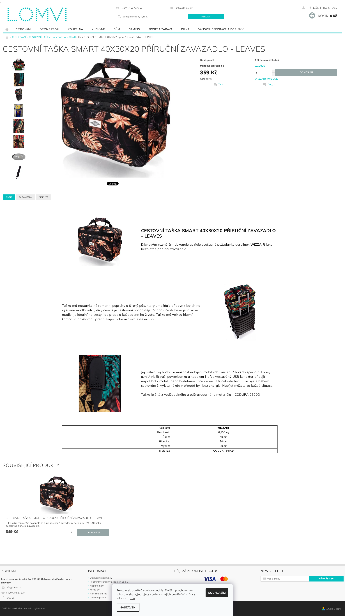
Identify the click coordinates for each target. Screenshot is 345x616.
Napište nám (97, 585)
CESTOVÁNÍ (23, 29)
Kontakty (95, 589)
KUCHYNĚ (98, 29)
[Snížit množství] (273, 74)
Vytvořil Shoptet (334, 608)
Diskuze (43, 197)
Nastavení (128, 607)
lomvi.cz (10, 597)
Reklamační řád (98, 593)
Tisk (220, 84)
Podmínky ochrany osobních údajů (109, 581)
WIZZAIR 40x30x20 (266, 78)
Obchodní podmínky (101, 577)
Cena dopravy (98, 597)
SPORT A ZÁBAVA (160, 29)
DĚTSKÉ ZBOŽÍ (49, 29)
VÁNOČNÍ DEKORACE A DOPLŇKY (220, 29)
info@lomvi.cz (13, 587)
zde (132, 598)
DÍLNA (185, 29)
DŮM (117, 29)
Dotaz (271, 84)
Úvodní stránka (7, 29)
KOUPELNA (75, 29)
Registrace (330, 7)
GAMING (134, 29)
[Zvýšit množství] (273, 71)
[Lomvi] (36, 14)
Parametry (25, 197)
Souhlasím (217, 592)
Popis (9, 197)
